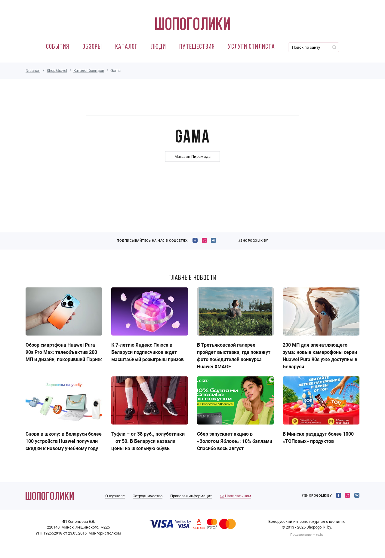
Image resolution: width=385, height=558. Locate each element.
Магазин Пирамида (192, 156)
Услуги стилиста (251, 47)
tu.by (319, 535)
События (57, 47)
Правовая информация (191, 496)
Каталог (126, 47)
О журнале (115, 496)
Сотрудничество (147, 496)
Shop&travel (57, 70)
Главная (33, 70)
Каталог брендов (88, 70)
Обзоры (92, 47)
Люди (158, 47)
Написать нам (237, 496)
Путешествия (197, 47)
